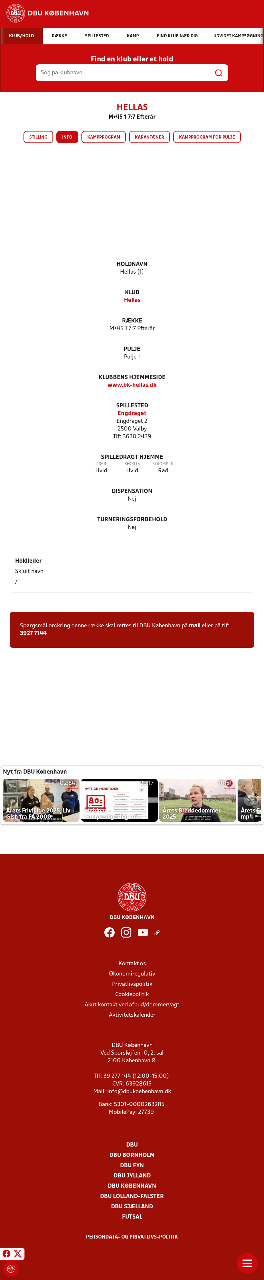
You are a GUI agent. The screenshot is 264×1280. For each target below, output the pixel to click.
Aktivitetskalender (132, 1015)
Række (132, 321)
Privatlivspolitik (132, 984)
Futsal (132, 1217)
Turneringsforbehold (132, 519)
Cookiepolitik (132, 994)
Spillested (132, 406)
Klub (132, 292)
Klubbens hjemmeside (132, 377)
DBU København (132, 1186)
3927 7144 (33, 633)
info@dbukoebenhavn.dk (139, 1091)
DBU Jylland (132, 1176)
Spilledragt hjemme (132, 457)
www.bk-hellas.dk (132, 385)
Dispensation (132, 491)
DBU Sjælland (132, 1207)
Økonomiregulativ (132, 974)
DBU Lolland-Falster (132, 1196)
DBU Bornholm (132, 1155)
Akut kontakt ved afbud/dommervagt (132, 1005)
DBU (132, 1145)
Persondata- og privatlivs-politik (132, 1237)
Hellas (132, 300)
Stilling (38, 137)
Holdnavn (132, 264)
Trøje (101, 464)
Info (67, 137)
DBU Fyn (132, 1165)
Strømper (163, 464)
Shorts (132, 464)
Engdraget (132, 413)
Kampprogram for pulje (207, 137)
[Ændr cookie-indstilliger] (11, 1269)
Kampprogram (103, 137)
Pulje (132, 349)
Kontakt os (132, 964)
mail (195, 626)
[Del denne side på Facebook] (6, 1255)
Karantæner (149, 137)
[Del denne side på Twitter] (18, 1255)
